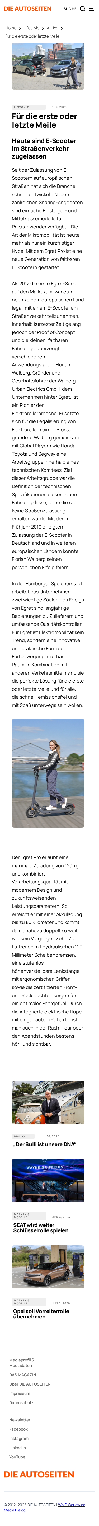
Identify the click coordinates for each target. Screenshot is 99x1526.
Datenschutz (21, 1402)
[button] (92, 9)
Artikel (52, 28)
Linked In (17, 1447)
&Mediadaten (21, 1362)
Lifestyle (31, 28)
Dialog (19, 1136)
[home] (27, 8)
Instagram (19, 1438)
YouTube (17, 1457)
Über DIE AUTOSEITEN (30, 1384)
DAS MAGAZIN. (23, 1375)
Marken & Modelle (22, 1215)
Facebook (18, 1429)
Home (10, 28)
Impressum (19, 1393)
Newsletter (19, 1420)
